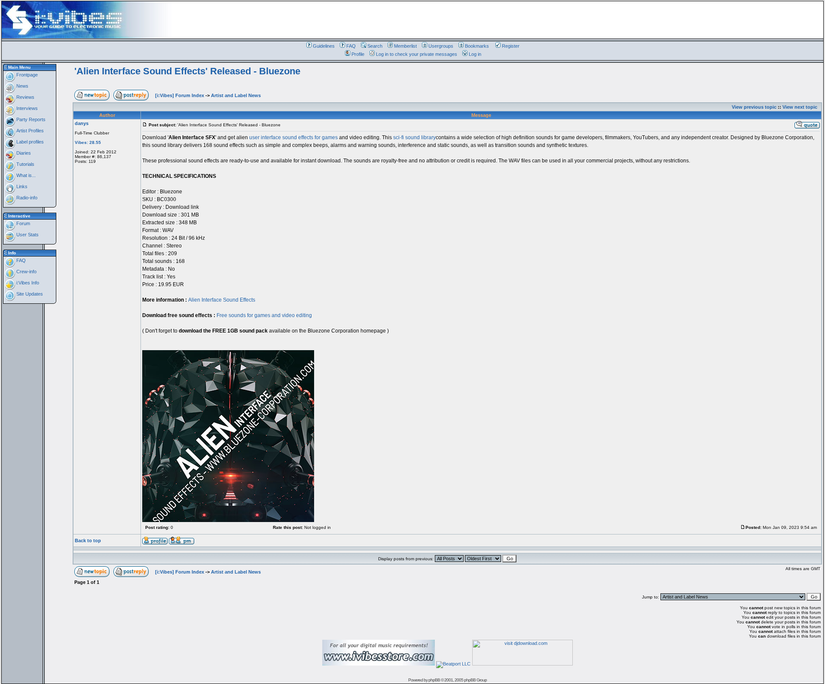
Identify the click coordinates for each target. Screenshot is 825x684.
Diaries (23, 153)
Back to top (88, 540)
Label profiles (29, 141)
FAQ (351, 46)
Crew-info (26, 271)
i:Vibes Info (27, 282)
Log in (475, 54)
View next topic (799, 107)
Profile (357, 54)
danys (82, 123)
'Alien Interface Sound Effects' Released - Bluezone (187, 71)
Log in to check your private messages (416, 54)
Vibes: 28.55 (88, 142)
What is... (25, 175)
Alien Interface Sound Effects (221, 300)
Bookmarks (477, 46)
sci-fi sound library (414, 137)
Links (21, 186)
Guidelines (324, 46)
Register (510, 46)
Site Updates (29, 293)
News (21, 86)
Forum (22, 223)
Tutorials (24, 164)
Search (374, 46)
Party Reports (30, 119)
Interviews (26, 108)
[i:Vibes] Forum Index (179, 95)
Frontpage (26, 74)
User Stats (27, 234)
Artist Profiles (29, 130)
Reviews (24, 97)
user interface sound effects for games (293, 137)
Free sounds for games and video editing (264, 315)
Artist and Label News (236, 95)
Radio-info (26, 197)
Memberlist (405, 46)
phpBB (434, 680)
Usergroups (440, 46)
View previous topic (754, 107)
